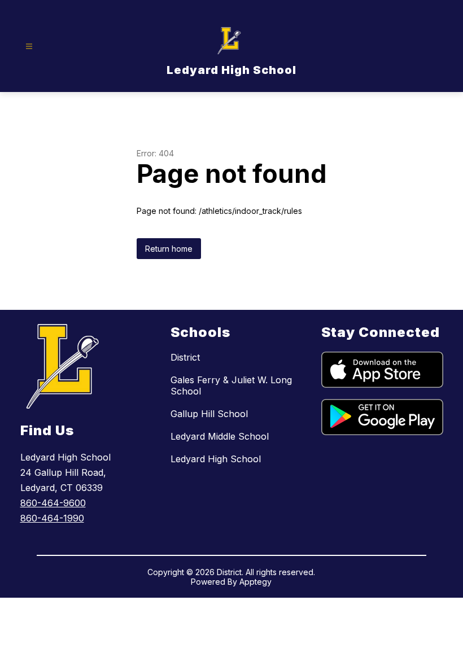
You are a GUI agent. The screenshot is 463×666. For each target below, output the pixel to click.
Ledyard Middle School (220, 436)
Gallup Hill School (209, 413)
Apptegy (255, 581)
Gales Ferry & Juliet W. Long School (231, 385)
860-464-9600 (53, 503)
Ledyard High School (216, 459)
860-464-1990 (52, 518)
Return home (169, 248)
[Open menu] (29, 46)
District (185, 357)
